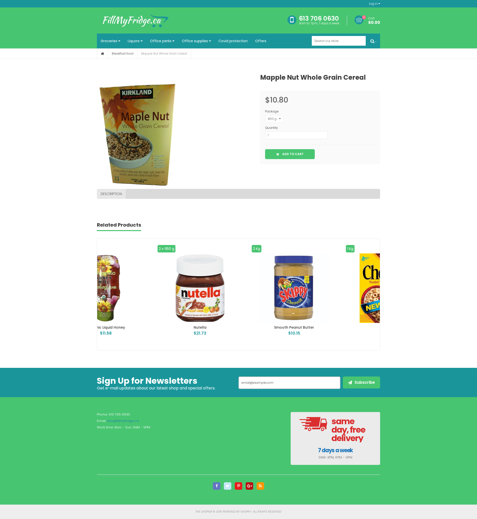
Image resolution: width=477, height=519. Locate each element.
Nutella (144, 327)
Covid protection (233, 40)
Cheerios (332, 327)
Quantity (271, 128)
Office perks (161, 40)
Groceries (109, 40)
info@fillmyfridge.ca (123, 420)
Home (102, 54)
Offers (260, 40)
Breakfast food (122, 53)
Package (271, 111)
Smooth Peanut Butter (238, 327)
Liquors (134, 40)
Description (111, 193)
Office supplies (195, 40)
